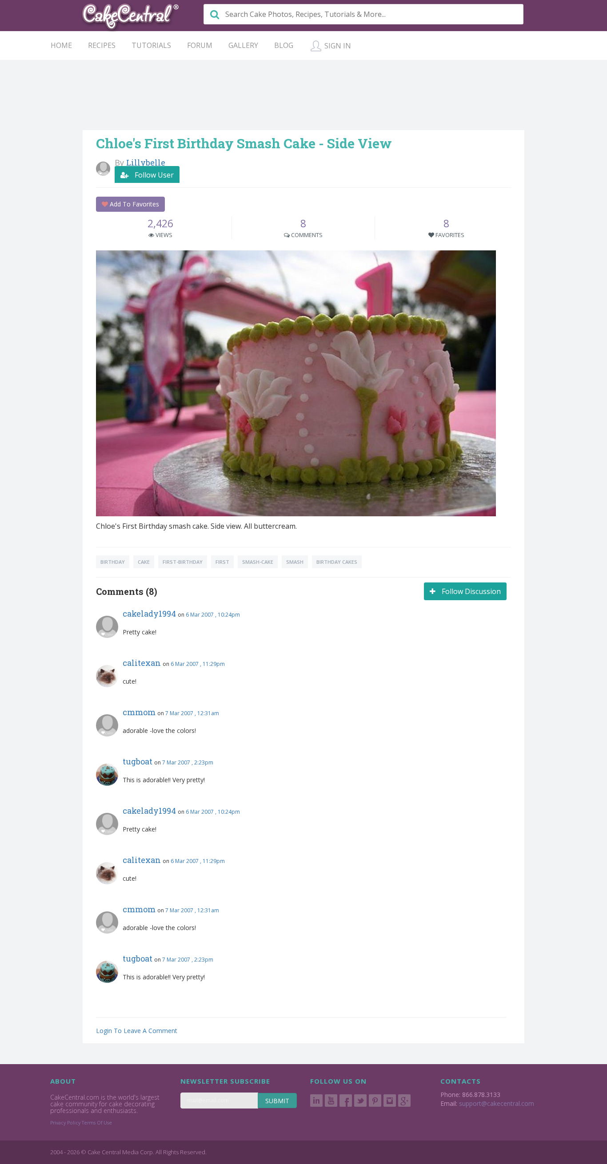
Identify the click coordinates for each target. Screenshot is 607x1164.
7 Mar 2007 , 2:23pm (187, 762)
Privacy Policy (65, 1123)
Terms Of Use (97, 1123)
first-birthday (183, 561)
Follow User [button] (153, 175)
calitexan (142, 662)
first (222, 561)
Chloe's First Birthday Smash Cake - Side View (244, 143)
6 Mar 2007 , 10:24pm (213, 614)
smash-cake (257, 561)
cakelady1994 (149, 613)
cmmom (139, 712)
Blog (283, 45)
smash (295, 561)
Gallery (243, 45)
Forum (199, 45)
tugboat (137, 761)
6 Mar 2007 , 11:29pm (198, 664)
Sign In (337, 46)
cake (144, 561)
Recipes (102, 45)
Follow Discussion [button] (470, 591)
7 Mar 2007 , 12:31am (192, 713)
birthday (112, 561)
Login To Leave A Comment (136, 1030)
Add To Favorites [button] (133, 204)
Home (61, 45)
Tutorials (151, 45)
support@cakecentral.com (496, 1103)
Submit (277, 1101)
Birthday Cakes (336, 561)
